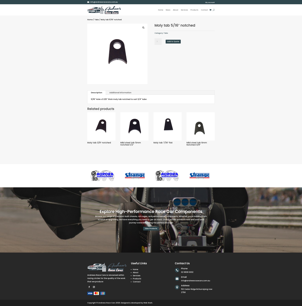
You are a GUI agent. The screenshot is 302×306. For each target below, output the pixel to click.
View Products (151, 228)
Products (194, 10)
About (175, 10)
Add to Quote (173, 41)
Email (184, 277)
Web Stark (147, 303)
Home (160, 10)
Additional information (120, 92)
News (168, 10)
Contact (204, 10)
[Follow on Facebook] (89, 287)
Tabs (96, 19)
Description (96, 92)
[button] (143, 28)
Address (185, 285)
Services (184, 10)
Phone (184, 268)
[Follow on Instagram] (94, 287)
